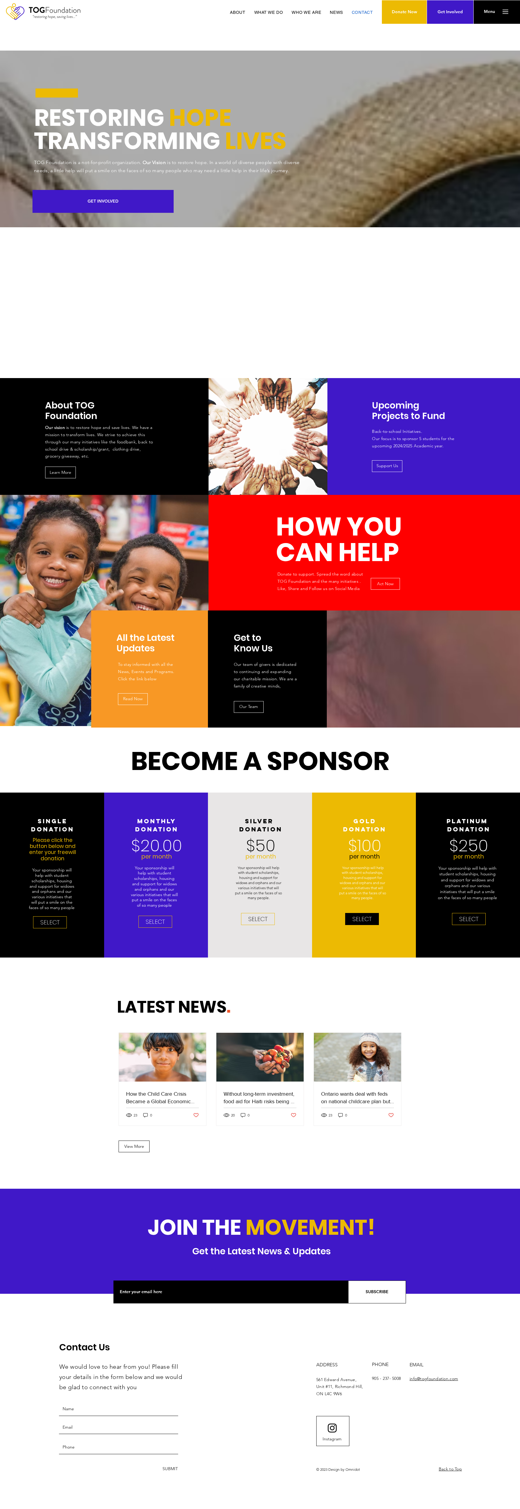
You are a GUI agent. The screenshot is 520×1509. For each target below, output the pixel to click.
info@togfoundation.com (434, 1378)
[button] (489, 11)
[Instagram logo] (332, 1428)
